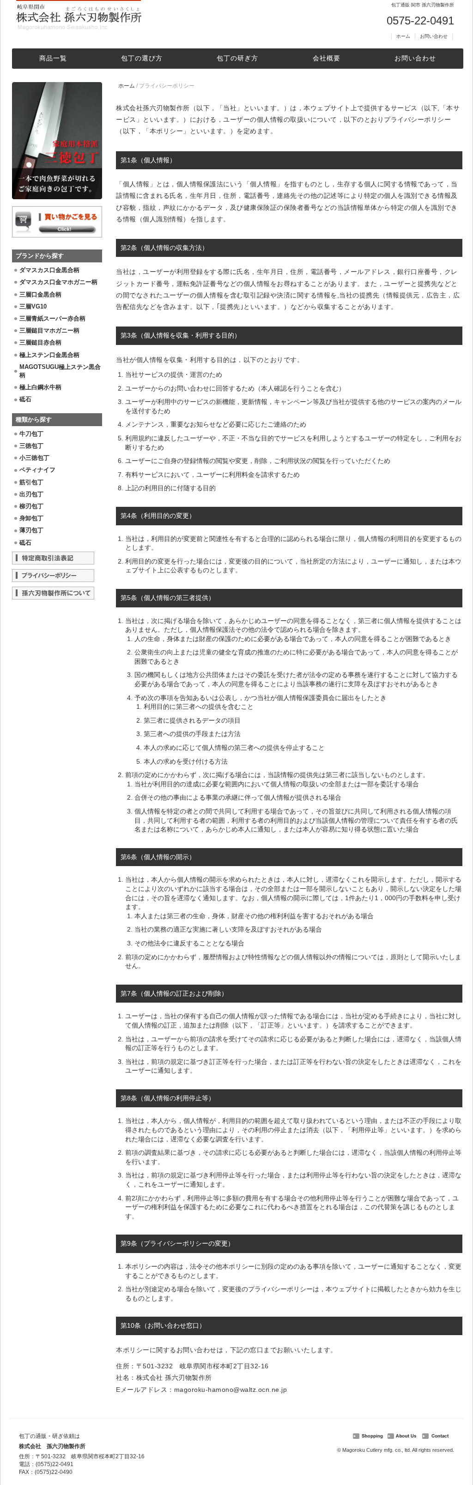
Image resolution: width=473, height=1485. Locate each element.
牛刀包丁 (31, 433)
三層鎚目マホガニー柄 (49, 330)
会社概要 (326, 58)
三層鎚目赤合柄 (40, 342)
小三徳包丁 (34, 457)
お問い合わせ (434, 36)
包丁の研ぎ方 (237, 58)
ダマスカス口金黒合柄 (49, 270)
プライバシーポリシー (53, 575)
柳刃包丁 (31, 506)
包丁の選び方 (142, 58)
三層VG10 (33, 306)
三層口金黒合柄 (40, 294)
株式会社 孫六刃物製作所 (52, 1446)
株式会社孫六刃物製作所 (78, 16)
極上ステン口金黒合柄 (49, 354)
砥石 (25, 399)
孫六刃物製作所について (53, 593)
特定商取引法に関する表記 (53, 558)
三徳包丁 (31, 445)
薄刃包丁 (31, 530)
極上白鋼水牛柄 (40, 387)
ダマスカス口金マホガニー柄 (58, 282)
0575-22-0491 (420, 20)
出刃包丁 (31, 494)
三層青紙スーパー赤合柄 (52, 318)
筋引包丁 (31, 482)
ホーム (403, 36)
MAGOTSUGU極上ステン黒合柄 (60, 371)
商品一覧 (53, 58)
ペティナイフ (37, 469)
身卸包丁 (31, 518)
